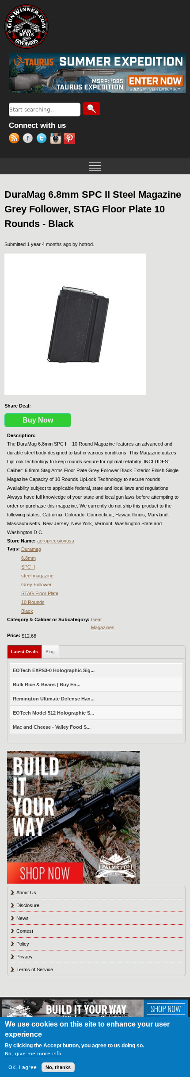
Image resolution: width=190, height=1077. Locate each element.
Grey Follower (36, 584)
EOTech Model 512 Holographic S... (53, 712)
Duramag (31, 549)
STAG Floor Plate (39, 593)
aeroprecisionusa (55, 540)
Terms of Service (34, 969)
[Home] (26, 26)
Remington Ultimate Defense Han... (54, 698)
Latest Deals (26, 651)
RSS (16, 139)
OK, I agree (22, 1067)
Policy (22, 943)
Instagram (57, 139)
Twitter (43, 139)
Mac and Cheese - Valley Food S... (52, 727)
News (22, 918)
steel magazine (37, 575)
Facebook (29, 139)
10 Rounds (33, 602)
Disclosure (27, 905)
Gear (96, 619)
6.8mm (28, 558)
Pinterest (70, 139)
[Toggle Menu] (95, 166)
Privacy (24, 956)
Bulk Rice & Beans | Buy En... (46, 684)
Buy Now (38, 420)
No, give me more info (33, 1054)
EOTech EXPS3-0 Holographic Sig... (54, 670)
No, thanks (58, 1067)
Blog (50, 651)
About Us (26, 892)
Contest (24, 931)
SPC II (28, 566)
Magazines (102, 627)
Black (27, 611)
